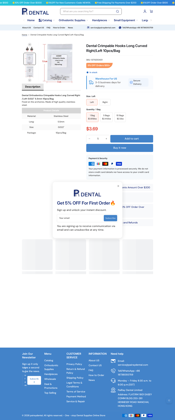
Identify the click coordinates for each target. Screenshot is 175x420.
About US (26, 27)
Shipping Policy (74, 377)
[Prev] (29, 44)
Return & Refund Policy (75, 371)
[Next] (29, 80)
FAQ (48, 27)
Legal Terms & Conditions (74, 384)
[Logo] (35, 11)
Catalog (48, 360)
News (70, 27)
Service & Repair (75, 401)
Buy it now (119, 147)
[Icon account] (145, 11)
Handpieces (51, 374)
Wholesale (50, 379)
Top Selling (50, 392)
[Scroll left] (24, 19)
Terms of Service (75, 391)
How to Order (59, 27)
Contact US (38, 27)
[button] (151, 11)
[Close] (118, 186)
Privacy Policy (74, 364)
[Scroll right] (151, 19)
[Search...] (117, 11)
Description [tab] (32, 86)
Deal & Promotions (50, 386)
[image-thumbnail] (30, 59)
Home (24, 34)
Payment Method (76, 396)
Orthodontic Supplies (51, 367)
